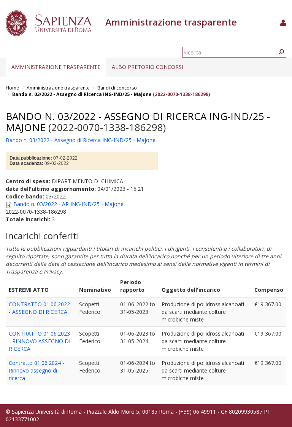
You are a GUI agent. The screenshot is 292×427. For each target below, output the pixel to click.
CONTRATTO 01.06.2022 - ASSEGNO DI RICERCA (39, 308)
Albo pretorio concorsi (147, 66)
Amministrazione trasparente (55, 66)
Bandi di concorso (117, 88)
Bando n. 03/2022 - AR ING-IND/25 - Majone (68, 204)
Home (12, 88)
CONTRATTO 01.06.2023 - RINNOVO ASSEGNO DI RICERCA (39, 341)
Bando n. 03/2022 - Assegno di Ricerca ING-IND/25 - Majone (82, 94)
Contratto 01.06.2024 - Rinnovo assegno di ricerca (36, 370)
